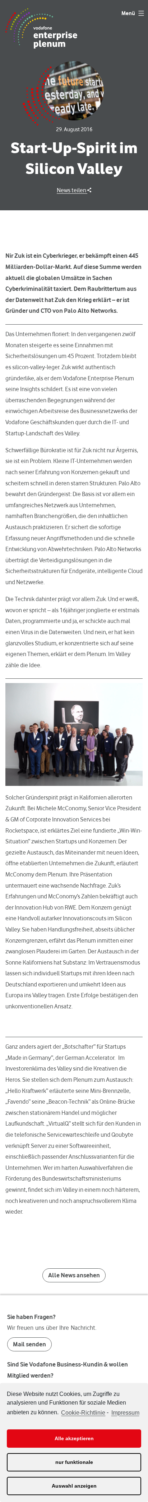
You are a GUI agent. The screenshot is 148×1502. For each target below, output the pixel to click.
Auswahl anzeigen (74, 1486)
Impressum (125, 1413)
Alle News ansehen (74, 1275)
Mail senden (29, 1344)
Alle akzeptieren (74, 1438)
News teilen (72, 190)
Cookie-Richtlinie (83, 1413)
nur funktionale (74, 1462)
